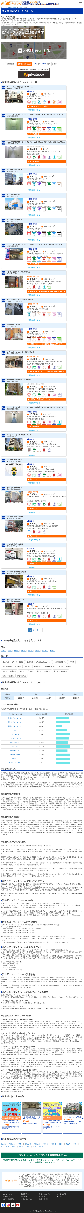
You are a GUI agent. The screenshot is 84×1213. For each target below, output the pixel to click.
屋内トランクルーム (14, 722)
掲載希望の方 (25, 1194)
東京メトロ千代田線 (26, 671)
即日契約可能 (14, 742)
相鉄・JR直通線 (8, 676)
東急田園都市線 (50, 667)
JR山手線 (6, 662)
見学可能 (15, 746)
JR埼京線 (30, 662)
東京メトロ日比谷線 (9, 671)
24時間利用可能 (15, 754)
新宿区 (16, 651)
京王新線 (18, 667)
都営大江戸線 (21, 676)
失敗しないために (45, 1194)
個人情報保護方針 (9, 1199)
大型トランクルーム (14, 738)
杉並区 (52, 651)
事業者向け (6, 1196)
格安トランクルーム (14, 718)
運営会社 (42, 1196)
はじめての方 (7, 1194)
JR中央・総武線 (17, 662)
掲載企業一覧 (43, 1199)
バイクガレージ (15, 730)
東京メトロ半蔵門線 (43, 671)
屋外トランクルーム (14, 726)
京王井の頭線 (7, 667)
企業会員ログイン (27, 1199)
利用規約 (60, 1196)
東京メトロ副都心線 (60, 671)
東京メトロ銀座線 (65, 667)
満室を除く (12, 64)
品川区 (23, 651)
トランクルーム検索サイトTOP (9, 7)
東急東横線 (37, 667)
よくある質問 (61, 1194)
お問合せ (24, 1196)
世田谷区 (45, 651)
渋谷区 (3, 651)
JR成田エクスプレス (43, 662)
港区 (10, 651)
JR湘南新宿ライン (60, 662)
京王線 (72, 662)
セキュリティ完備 (14, 763)
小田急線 (27, 667)
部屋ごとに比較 (25, 64)
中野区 (37, 651)
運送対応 (15, 758)
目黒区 (30, 651)
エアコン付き (14, 734)
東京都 (20, 7)
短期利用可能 (14, 750)
